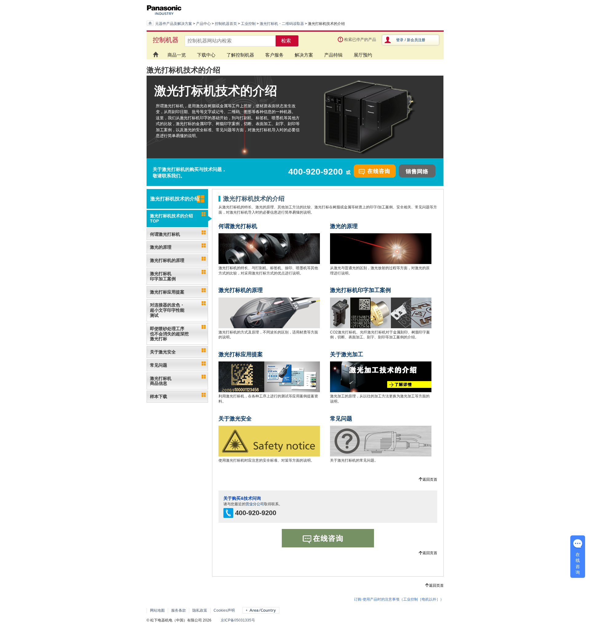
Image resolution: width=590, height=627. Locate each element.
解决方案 (304, 54)
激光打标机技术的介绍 (174, 198)
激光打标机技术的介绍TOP (171, 218)
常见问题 (158, 365)
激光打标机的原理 (167, 260)
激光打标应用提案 (167, 292)
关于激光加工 (346, 354)
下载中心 (206, 54)
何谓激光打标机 (165, 234)
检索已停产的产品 (360, 39)
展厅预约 (363, 54)
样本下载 (158, 396)
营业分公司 (255, 504)
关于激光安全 (163, 351)
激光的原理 (160, 247)
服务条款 (178, 610)
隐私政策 (199, 610)
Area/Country (260, 610)
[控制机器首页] (154, 51)
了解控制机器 (240, 54)
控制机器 (166, 39)
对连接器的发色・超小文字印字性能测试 (167, 310)
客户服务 (274, 54)
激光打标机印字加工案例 (163, 276)
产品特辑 (333, 54)
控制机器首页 (226, 24)
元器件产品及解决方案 (173, 24)
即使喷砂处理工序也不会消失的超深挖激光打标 (169, 333)
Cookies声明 (224, 610)
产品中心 (203, 24)
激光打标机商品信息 (160, 381)
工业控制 (248, 24)
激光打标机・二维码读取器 (282, 24)
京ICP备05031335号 (238, 620)
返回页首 (430, 479)
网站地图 (157, 610)
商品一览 (176, 54)
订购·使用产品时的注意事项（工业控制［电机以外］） (399, 599)
